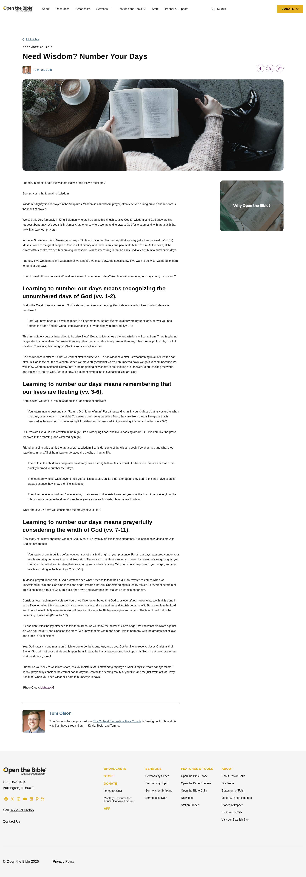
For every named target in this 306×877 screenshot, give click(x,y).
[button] (218, 8)
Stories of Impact (232, 805)
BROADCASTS (115, 768)
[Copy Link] (280, 68)
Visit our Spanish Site (235, 819)
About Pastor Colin (233, 776)
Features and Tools (130, 8)
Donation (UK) (113, 790)
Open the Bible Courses (196, 783)
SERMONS (153, 768)
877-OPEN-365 (22, 810)
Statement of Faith (233, 790)
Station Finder (190, 805)
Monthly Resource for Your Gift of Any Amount (118, 800)
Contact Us (11, 821)
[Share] (260, 68)
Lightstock (46, 687)
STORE (109, 776)
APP (107, 808)
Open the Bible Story (194, 776)
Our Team (228, 783)
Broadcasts (83, 8)
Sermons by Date (156, 797)
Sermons (102, 8)
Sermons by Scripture (158, 790)
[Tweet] (270, 68)
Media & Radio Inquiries (237, 797)
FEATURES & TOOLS (197, 768)
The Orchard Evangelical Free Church (117, 721)
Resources (62, 8)
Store (155, 8)
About (45, 8)
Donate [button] (288, 8)
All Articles (32, 39)
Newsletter (187, 797)
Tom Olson (60, 713)
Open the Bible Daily (194, 790)
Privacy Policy (64, 861)
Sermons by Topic (156, 783)
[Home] (18, 9)
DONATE (110, 783)
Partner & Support (176, 8)
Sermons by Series (157, 776)
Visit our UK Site (232, 812)
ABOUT (227, 768)
